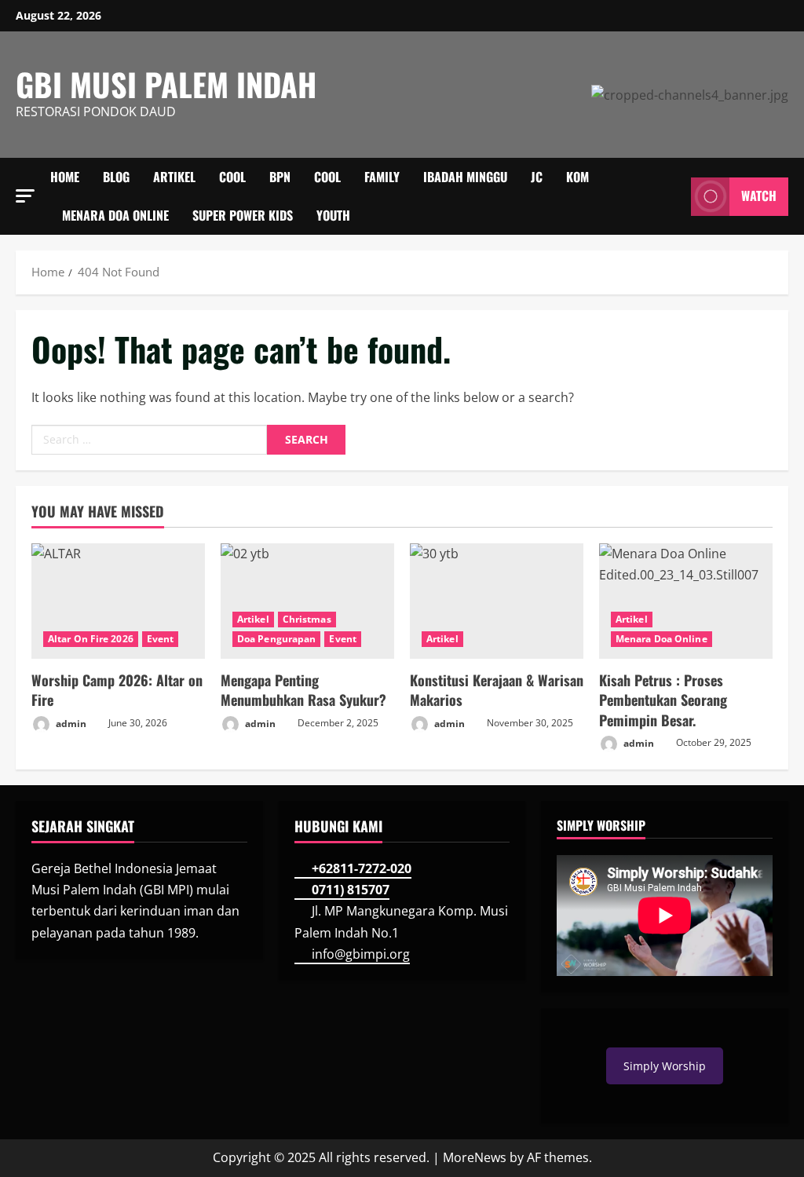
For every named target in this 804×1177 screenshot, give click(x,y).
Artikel (174, 176)
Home (64, 176)
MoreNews (474, 1157)
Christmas (307, 619)
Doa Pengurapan (276, 638)
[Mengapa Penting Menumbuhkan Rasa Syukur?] (307, 601)
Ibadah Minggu (465, 176)
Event (160, 638)
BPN (280, 176)
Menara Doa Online (115, 215)
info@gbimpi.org (361, 954)
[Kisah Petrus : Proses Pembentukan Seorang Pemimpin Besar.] (686, 601)
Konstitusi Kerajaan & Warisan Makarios (496, 690)
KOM (577, 176)
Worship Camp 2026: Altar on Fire (117, 690)
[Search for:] (149, 440)
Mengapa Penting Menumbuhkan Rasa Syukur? (303, 690)
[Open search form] (674, 196)
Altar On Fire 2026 (90, 638)
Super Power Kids (242, 215)
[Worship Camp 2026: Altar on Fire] (118, 601)
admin (69, 722)
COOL (232, 176)
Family (382, 176)
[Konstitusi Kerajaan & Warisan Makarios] (496, 601)
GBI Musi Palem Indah (166, 84)
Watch (759, 196)
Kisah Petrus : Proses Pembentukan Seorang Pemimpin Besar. (663, 699)
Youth (333, 215)
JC (537, 176)
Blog (116, 176)
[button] (25, 196)
